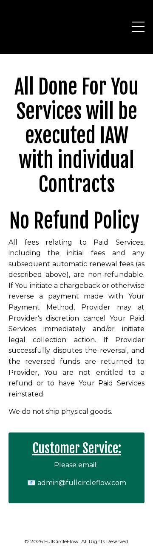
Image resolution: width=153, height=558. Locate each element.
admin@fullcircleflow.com (81, 483)
